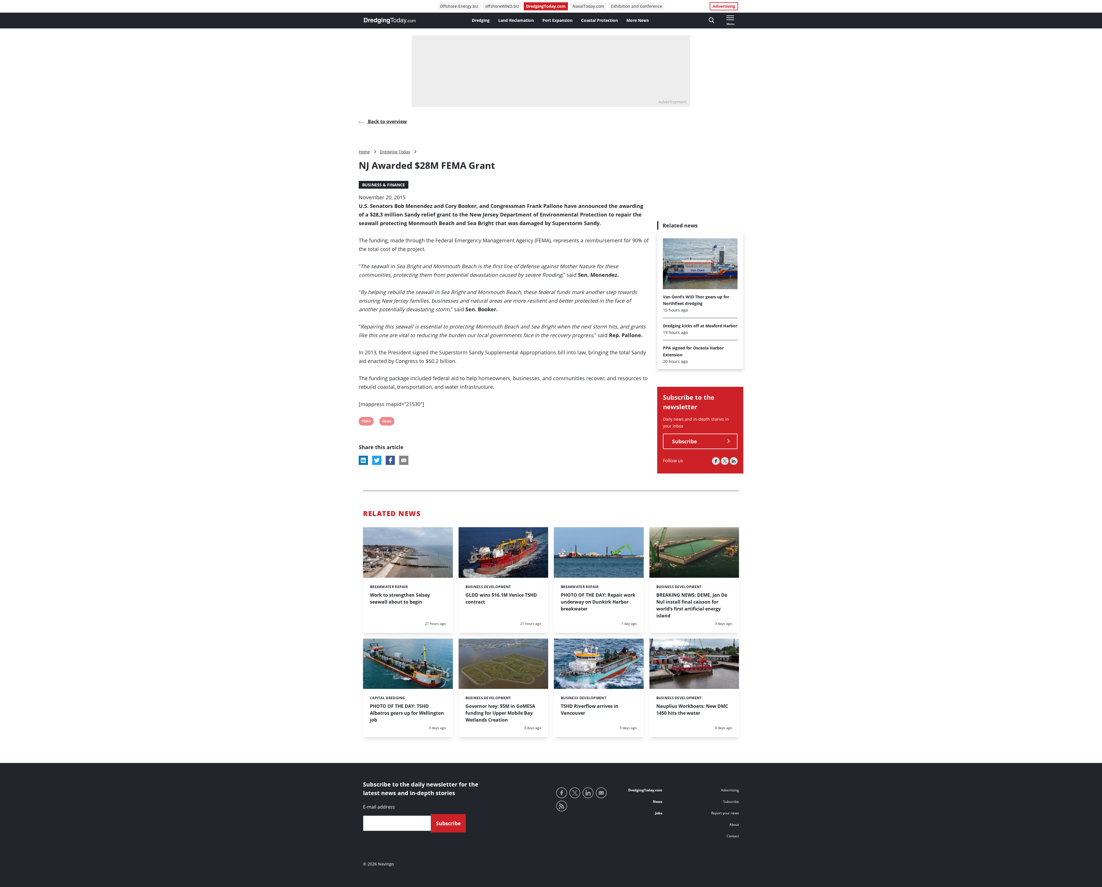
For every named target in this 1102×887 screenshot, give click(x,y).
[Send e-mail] (601, 792)
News (386, 422)
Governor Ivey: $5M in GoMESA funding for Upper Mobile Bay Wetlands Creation (500, 713)
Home (364, 151)
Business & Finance (383, 185)
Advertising (724, 6)
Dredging (481, 20)
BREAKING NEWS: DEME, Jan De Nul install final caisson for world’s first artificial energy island (691, 605)
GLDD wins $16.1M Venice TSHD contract (501, 598)
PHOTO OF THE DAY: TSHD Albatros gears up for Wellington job (407, 713)
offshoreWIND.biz (502, 6)
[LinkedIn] (734, 461)
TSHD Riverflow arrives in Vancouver (589, 709)
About (734, 824)
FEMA (366, 422)
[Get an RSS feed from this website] (561, 806)
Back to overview (387, 121)
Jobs (658, 813)
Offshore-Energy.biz (459, 6)
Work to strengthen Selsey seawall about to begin (400, 598)
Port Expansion (557, 20)
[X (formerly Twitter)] (725, 461)
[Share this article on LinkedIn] (363, 460)
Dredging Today (395, 151)
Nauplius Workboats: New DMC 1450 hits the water (692, 709)
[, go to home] (390, 20)
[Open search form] (711, 20)
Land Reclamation (516, 20)
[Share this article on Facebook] (390, 460)
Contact (733, 836)
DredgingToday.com (546, 6)
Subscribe (684, 441)
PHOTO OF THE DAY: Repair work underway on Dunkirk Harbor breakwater (598, 602)
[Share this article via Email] (403, 460)
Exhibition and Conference (636, 6)
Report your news (725, 813)
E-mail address (379, 807)
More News (637, 20)
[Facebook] (716, 461)
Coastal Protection (599, 20)
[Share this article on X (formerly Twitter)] (376, 460)
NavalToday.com (588, 6)
